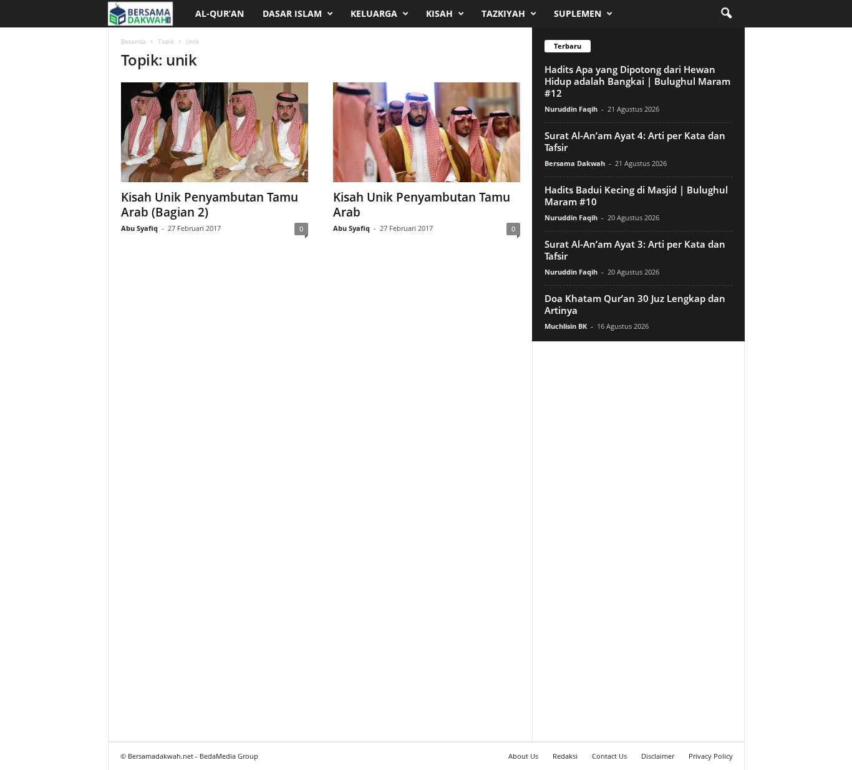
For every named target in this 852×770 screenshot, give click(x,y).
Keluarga (374, 13)
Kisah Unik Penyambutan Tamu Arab (421, 204)
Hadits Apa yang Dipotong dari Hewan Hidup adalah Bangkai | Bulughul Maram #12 (637, 81)
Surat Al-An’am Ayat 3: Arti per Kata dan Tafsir (635, 250)
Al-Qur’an (219, 13)
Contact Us (609, 756)
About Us (523, 756)
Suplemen (577, 13)
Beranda (133, 41)
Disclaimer (657, 756)
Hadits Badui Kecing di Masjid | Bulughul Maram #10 (636, 195)
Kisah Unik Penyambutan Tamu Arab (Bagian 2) (209, 204)
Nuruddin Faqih (571, 109)
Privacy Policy (711, 756)
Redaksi (565, 756)
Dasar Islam (292, 13)
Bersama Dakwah (575, 163)
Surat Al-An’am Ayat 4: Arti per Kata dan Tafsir (635, 141)
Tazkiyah (503, 13)
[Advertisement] (638, 541)
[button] (726, 13)
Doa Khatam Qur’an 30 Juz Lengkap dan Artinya (635, 304)
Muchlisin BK (566, 326)
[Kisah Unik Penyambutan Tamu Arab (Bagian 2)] (214, 132)
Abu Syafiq (139, 228)
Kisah (439, 13)
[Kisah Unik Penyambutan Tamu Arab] (426, 132)
